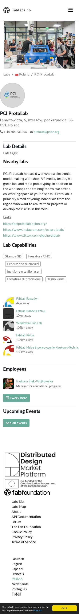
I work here (18, 398)
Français (18, 574)
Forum (16, 522)
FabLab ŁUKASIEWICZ (31, 311)
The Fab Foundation (26, 527)
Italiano (17, 579)
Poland (23, 74)
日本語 (17, 594)
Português (19, 589)
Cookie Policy (22, 532)
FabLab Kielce (25, 335)
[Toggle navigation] (71, 10)
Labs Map (19, 506)
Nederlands (20, 584)
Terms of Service (24, 542)
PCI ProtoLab (44, 74)
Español (17, 569)
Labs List (18, 501)
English (17, 564)
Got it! (64, 608)
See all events (16, 423)
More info (37, 610)
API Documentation (26, 517)
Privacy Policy (22, 537)
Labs (6, 74)
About (16, 511)
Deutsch (18, 559)
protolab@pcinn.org (46, 132)
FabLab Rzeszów (26, 298)
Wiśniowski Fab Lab (29, 323)
